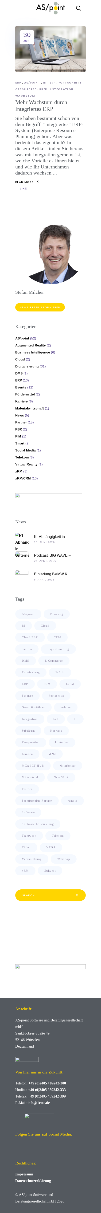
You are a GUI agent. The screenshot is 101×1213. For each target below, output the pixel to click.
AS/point (32, 82)
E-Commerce (54, 660)
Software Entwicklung (38, 824)
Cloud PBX (30, 637)
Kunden (27, 754)
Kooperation (31, 742)
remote (72, 800)
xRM (18, 471)
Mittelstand (30, 777)
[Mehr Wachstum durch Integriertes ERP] (50, 49)
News (19, 415)
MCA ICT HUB (33, 765)
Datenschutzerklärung (33, 1181)
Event (70, 684)
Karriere (21, 401)
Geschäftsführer (31, 89)
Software (28, 812)
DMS (19, 373)
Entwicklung (31, 672)
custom (27, 649)
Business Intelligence (32, 352)
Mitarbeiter (68, 765)
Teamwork (29, 835)
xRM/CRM (23, 478)
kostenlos (62, 742)
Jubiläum (28, 730)
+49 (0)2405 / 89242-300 (47, 1083)
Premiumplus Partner (37, 800)
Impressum (24, 1174)
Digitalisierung (27, 366)
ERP (18, 82)
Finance (27, 695)
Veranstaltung (32, 859)
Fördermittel (25, 394)
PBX (18, 429)
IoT (55, 719)
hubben (66, 707)
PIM (18, 436)
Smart (19, 443)
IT (75, 719)
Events (20, 387)
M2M (52, 754)
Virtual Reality (26, 464)
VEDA (51, 847)
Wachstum (25, 96)
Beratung (56, 614)
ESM (47, 684)
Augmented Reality (30, 345)
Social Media (25, 450)
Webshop (63, 859)
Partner (21, 422)
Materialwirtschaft (29, 408)
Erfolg (60, 672)
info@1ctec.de (38, 1103)
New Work (61, 777)
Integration (61, 89)
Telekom (22, 457)
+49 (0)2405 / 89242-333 (47, 1090)
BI (45, 82)
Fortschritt (70, 82)
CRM (57, 637)
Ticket (26, 847)
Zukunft (50, 870)
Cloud (20, 359)
